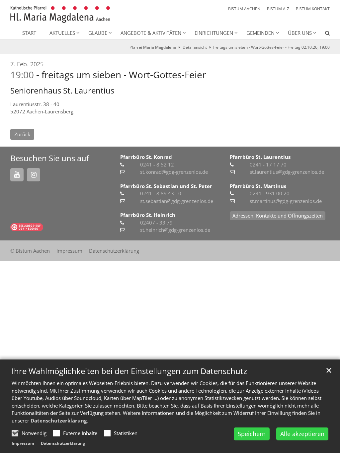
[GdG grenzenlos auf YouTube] (17, 174)
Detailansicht (195, 47)
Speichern (252, 434)
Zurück (22, 134)
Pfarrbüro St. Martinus (258, 186)
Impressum (23, 443)
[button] (323, 34)
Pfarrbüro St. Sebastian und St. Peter (166, 186)
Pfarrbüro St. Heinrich (147, 215)
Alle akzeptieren (302, 434)
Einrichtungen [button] (214, 33)
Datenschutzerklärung (59, 420)
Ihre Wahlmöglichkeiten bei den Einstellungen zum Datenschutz (129, 371)
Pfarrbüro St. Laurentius (260, 157)
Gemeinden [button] (260, 33)
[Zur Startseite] (60, 14)
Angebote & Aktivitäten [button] (151, 33)
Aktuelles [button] (62, 33)
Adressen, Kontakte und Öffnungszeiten (277, 215)
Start (29, 33)
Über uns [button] (300, 33)
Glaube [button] (97, 33)
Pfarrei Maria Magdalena (152, 47)
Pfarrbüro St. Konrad (146, 157)
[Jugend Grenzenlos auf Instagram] (33, 174)
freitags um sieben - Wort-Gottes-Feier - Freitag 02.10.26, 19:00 (271, 47)
